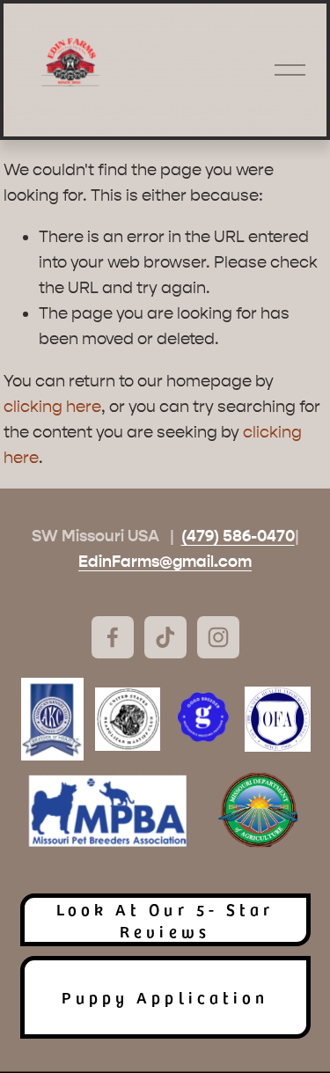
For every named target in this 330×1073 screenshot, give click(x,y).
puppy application (165, 997)
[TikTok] (165, 637)
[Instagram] (218, 637)
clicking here (52, 406)
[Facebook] (113, 637)
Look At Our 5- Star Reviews (165, 920)
